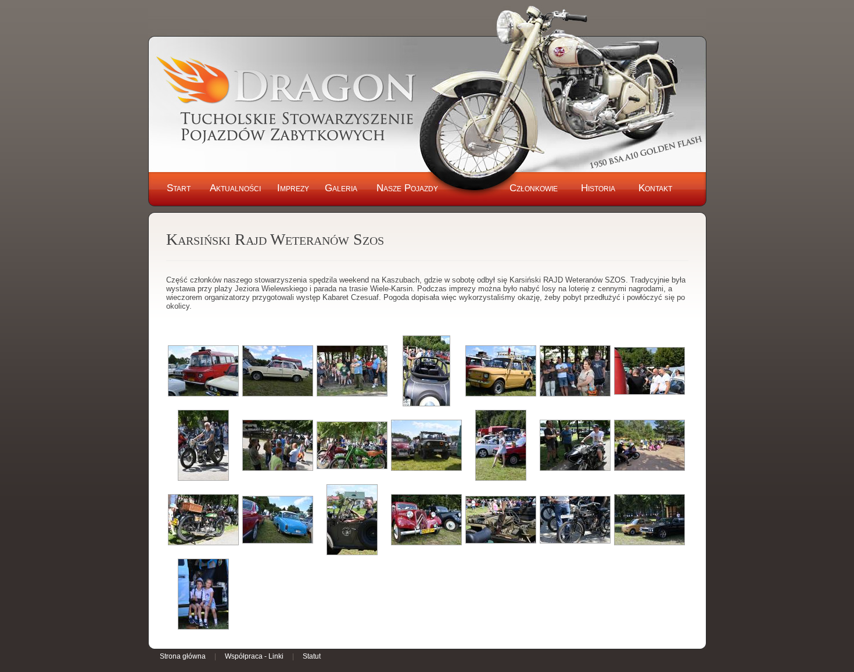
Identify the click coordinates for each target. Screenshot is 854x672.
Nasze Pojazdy (407, 188)
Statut (312, 656)
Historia (598, 188)
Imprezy (293, 188)
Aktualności (235, 188)
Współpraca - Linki (254, 656)
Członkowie (533, 188)
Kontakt (655, 188)
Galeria (341, 188)
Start (179, 188)
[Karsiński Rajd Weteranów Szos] (203, 370)
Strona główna (183, 656)
